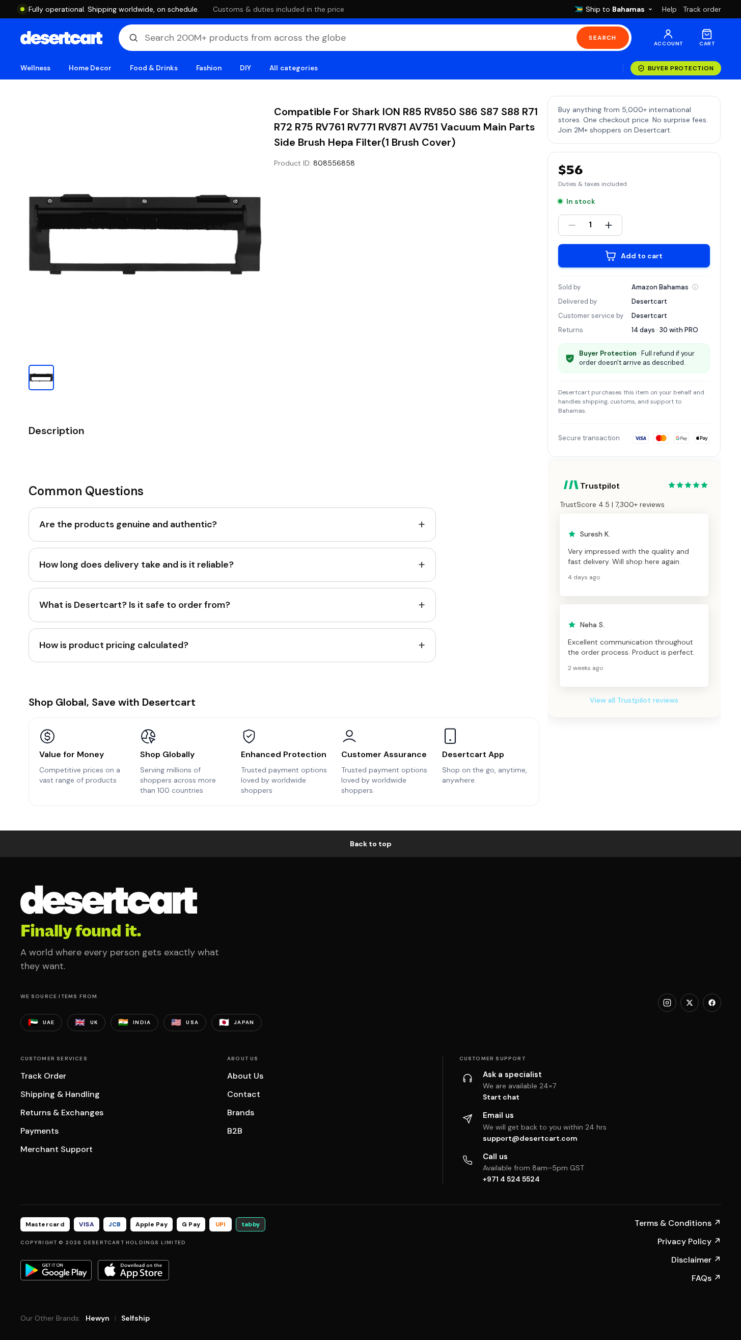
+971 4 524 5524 (511, 1179)
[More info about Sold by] (695, 286)
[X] (689, 1003)
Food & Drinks (154, 68)
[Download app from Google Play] (56, 1270)
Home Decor (90, 68)
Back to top (371, 843)
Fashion (209, 68)
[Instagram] (667, 1003)
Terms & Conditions (678, 1223)
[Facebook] (712, 1003)
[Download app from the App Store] (133, 1270)
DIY (245, 68)
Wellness (35, 68)
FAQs (706, 1278)
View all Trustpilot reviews (634, 700)
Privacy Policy (689, 1241)
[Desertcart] (61, 37)
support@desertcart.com (530, 1138)
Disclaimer (696, 1259)
